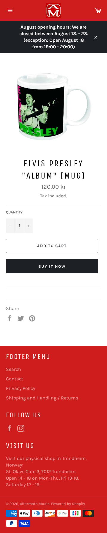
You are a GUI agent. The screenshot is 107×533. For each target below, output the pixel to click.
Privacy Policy (20, 388)
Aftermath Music (35, 503)
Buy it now (52, 266)
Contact (14, 379)
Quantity (14, 212)
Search (13, 369)
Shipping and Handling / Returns (42, 398)
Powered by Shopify (68, 503)
